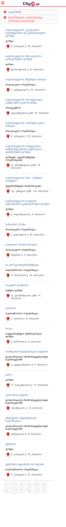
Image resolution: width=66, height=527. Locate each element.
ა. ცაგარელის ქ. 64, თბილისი (27, 234)
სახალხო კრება (16, 224)
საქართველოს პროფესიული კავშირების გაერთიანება (24, 101)
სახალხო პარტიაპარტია (21, 244)
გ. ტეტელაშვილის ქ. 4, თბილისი (29, 364)
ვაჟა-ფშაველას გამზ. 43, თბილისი (30, 113)
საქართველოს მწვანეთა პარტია (26, 79)
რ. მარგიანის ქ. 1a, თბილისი (27, 275)
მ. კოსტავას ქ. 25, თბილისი (26, 136)
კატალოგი (14, 12)
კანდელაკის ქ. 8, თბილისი (26, 434)
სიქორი (11, 308)
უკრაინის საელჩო (17, 394)
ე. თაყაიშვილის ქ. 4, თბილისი (28, 214)
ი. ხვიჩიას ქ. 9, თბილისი (25, 318)
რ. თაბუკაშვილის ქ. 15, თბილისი (29, 385)
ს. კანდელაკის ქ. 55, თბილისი (28, 89)
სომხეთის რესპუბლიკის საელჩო (27, 351)
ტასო (9, 374)
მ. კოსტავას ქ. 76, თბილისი (26, 454)
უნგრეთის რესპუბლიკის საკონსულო (21, 419)
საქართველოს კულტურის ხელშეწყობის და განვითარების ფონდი (25, 33)
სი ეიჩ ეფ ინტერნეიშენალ (22, 264)
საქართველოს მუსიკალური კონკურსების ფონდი (24, 58)
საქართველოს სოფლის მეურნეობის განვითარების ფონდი (28, 202)
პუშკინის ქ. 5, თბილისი (24, 255)
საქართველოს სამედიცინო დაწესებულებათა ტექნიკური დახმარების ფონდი (24, 149)
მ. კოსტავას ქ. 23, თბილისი (26, 46)
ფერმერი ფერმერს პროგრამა (25, 464)
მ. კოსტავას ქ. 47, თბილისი (26, 474)
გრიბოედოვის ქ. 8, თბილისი (27, 69)
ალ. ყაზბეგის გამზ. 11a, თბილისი (29, 191)
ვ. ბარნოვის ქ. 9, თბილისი (26, 341)
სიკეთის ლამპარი (17, 285)
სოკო (9, 328)
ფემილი (11, 443)
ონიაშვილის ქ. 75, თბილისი (27, 408)
